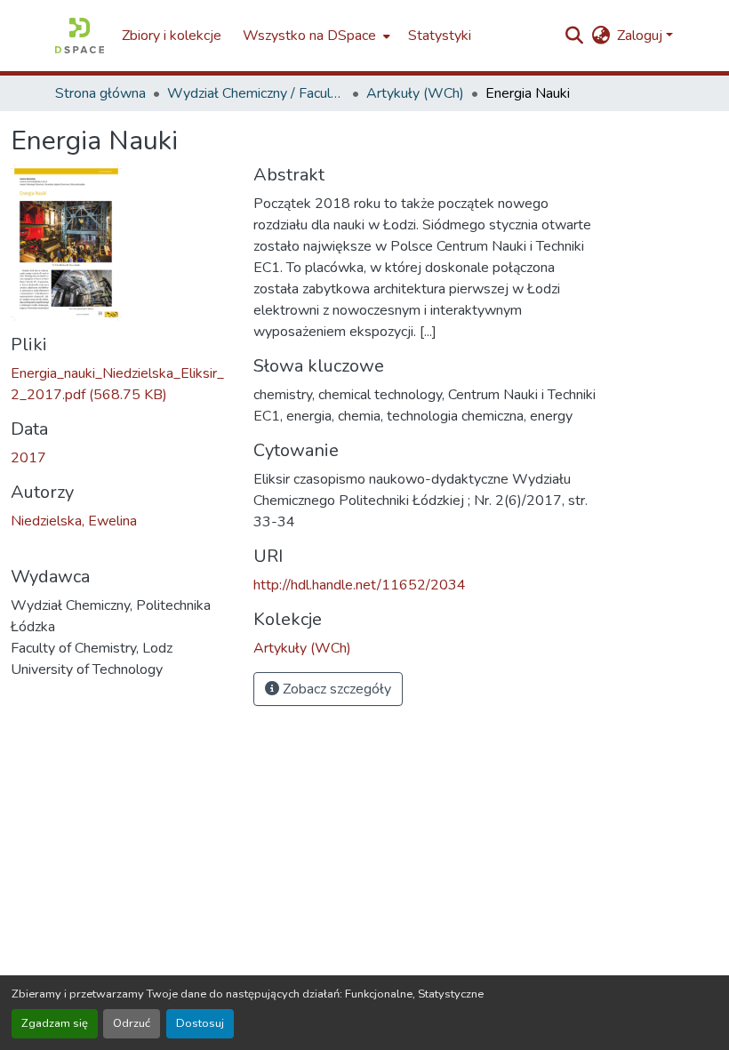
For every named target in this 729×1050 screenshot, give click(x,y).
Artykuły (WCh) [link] (415, 93)
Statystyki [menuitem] (439, 35)
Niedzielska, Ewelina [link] (74, 521)
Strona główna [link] (100, 93)
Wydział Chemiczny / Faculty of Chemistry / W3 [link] (256, 93)
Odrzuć (131, 1023)
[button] (79, 35)
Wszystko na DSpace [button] (309, 35)
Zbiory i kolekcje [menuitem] (171, 35)
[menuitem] (314, 35)
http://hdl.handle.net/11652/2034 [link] (359, 585)
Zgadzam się (54, 1023)
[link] (121, 384)
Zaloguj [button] (641, 35)
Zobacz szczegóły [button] (335, 689)
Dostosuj (200, 1023)
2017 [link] (28, 458)
